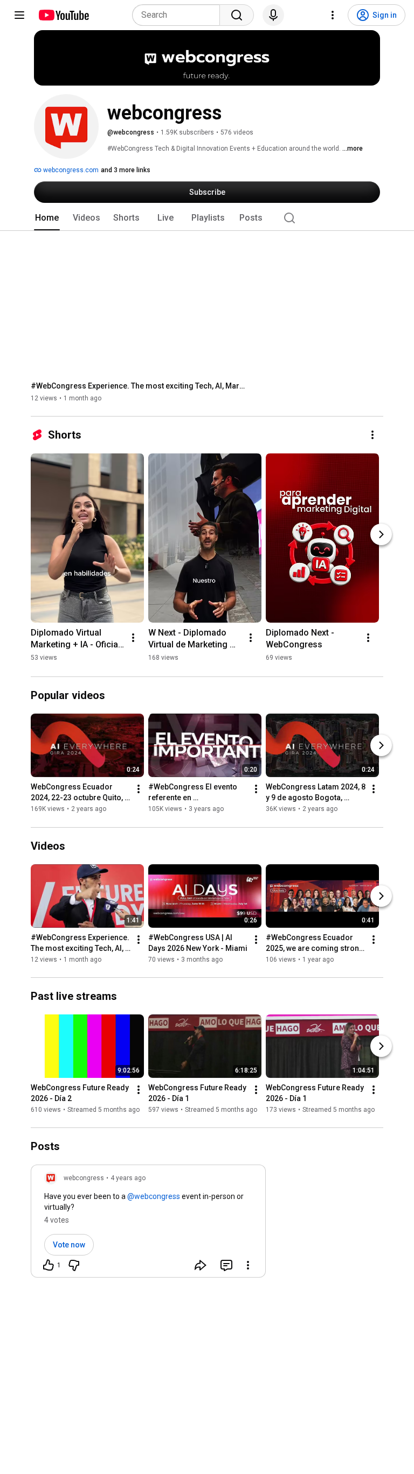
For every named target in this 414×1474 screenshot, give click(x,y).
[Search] (236, 15)
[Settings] (332, 15)
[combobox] (179, 15)
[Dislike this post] (73, 1265)
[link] (148, 1224)
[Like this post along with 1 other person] (48, 1265)
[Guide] (19, 15)
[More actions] (372, 435)
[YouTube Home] (63, 15)
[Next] (381, 534)
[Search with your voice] (273, 15)
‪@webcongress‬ (153, 1196)
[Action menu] (248, 1265)
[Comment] (226, 1265)
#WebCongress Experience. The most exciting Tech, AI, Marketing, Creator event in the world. (139, 386)
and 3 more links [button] (125, 170)
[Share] (200, 1265)
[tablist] (207, 218)
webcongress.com (70, 170)
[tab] (47, 218)
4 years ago (128, 1178)
